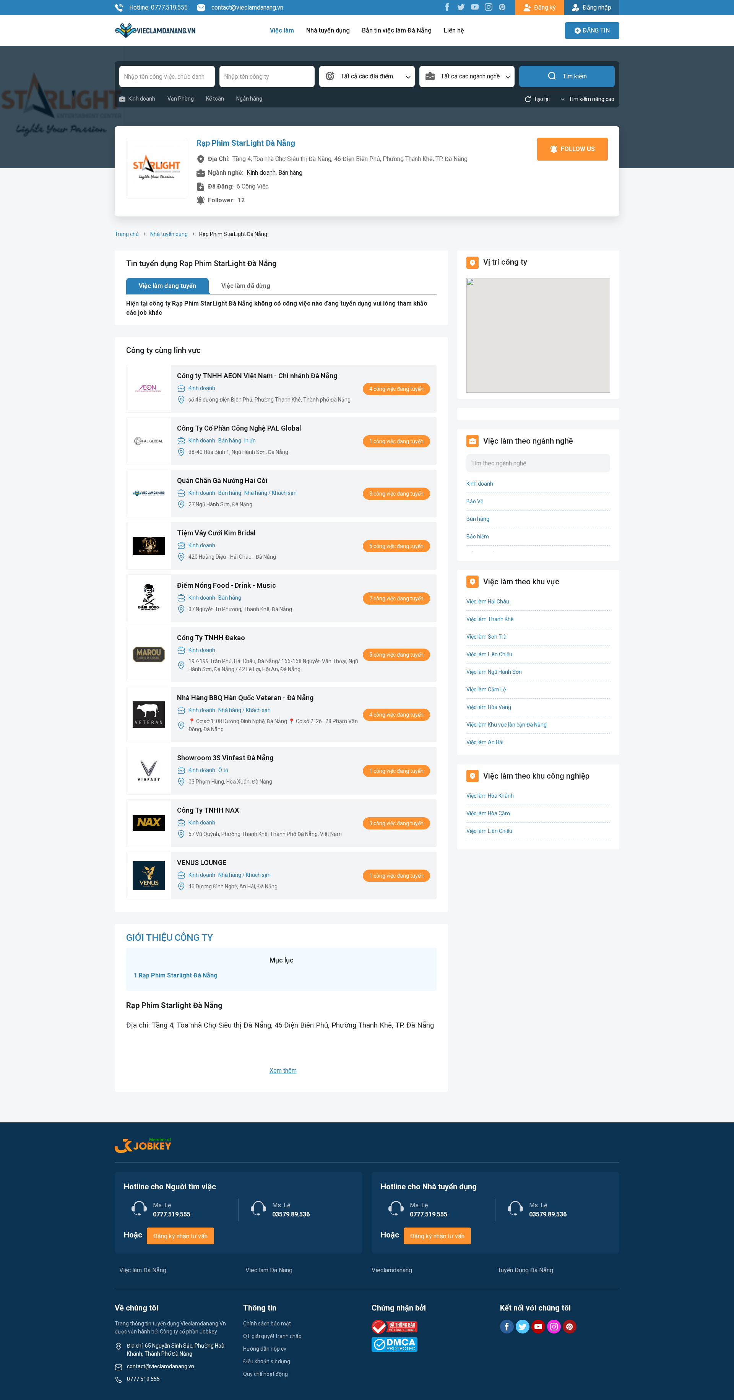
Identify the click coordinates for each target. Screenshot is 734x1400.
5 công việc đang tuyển (396, 546)
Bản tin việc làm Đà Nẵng (397, 30)
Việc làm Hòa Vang (488, 707)
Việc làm (282, 30)
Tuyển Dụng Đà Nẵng (525, 1270)
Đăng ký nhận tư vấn (180, 1236)
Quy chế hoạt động (265, 1374)
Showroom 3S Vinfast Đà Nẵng (225, 758)
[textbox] (367, 76)
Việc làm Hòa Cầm (488, 813)
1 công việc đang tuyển (396, 441)
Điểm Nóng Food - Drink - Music (226, 585)
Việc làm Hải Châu (487, 601)
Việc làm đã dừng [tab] (245, 285)
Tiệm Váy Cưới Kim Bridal (216, 533)
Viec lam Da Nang (268, 1270)
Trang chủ (127, 234)
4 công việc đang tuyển (396, 389)
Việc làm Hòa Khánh (490, 796)
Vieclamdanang (392, 1270)
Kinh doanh (141, 99)
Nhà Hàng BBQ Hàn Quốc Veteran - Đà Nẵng (245, 698)
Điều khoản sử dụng (266, 1361)
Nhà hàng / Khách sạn (270, 493)
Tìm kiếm (575, 76)
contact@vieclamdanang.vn (247, 7)
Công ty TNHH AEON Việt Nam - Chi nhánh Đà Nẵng (257, 376)
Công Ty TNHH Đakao (211, 638)
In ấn (250, 440)
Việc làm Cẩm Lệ (486, 689)
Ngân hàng (249, 99)
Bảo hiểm (477, 536)
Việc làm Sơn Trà (486, 637)
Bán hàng (229, 440)
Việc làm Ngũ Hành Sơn (494, 672)
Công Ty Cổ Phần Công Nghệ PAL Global (239, 428)
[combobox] (367, 76)
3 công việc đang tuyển (396, 494)
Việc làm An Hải (484, 742)
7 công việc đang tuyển (396, 598)
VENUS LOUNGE (201, 863)
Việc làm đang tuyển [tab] (167, 285)
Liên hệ (454, 30)
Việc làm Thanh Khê (490, 619)
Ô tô (223, 770)
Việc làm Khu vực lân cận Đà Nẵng (506, 725)
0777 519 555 (143, 1379)
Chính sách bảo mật (267, 1323)
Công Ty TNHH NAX (208, 810)
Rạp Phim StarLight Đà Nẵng (245, 143)
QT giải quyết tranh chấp (272, 1336)
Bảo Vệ (474, 501)
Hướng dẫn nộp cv (264, 1349)
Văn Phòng (180, 99)
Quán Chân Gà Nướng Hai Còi (222, 480)
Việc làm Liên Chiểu (489, 654)
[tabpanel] (281, 308)
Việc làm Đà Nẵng (142, 1270)
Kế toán (215, 99)
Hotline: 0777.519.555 (158, 7)
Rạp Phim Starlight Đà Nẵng (178, 975)
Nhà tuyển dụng (328, 30)
